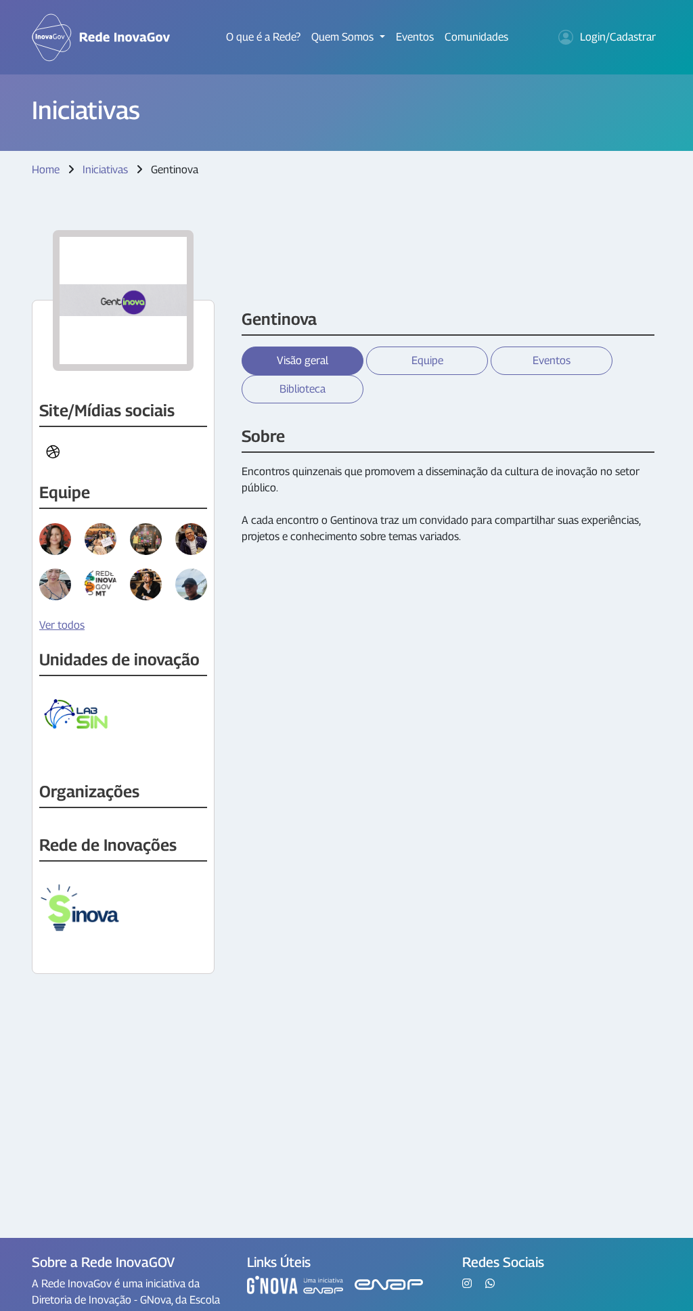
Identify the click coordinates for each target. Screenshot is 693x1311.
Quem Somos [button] (343, 36)
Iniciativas (105, 169)
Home (46, 169)
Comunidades (476, 36)
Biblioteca (303, 388)
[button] (52, 452)
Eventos (415, 36)
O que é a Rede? (263, 36)
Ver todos (62, 625)
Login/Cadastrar (618, 36)
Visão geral (302, 360)
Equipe (427, 360)
